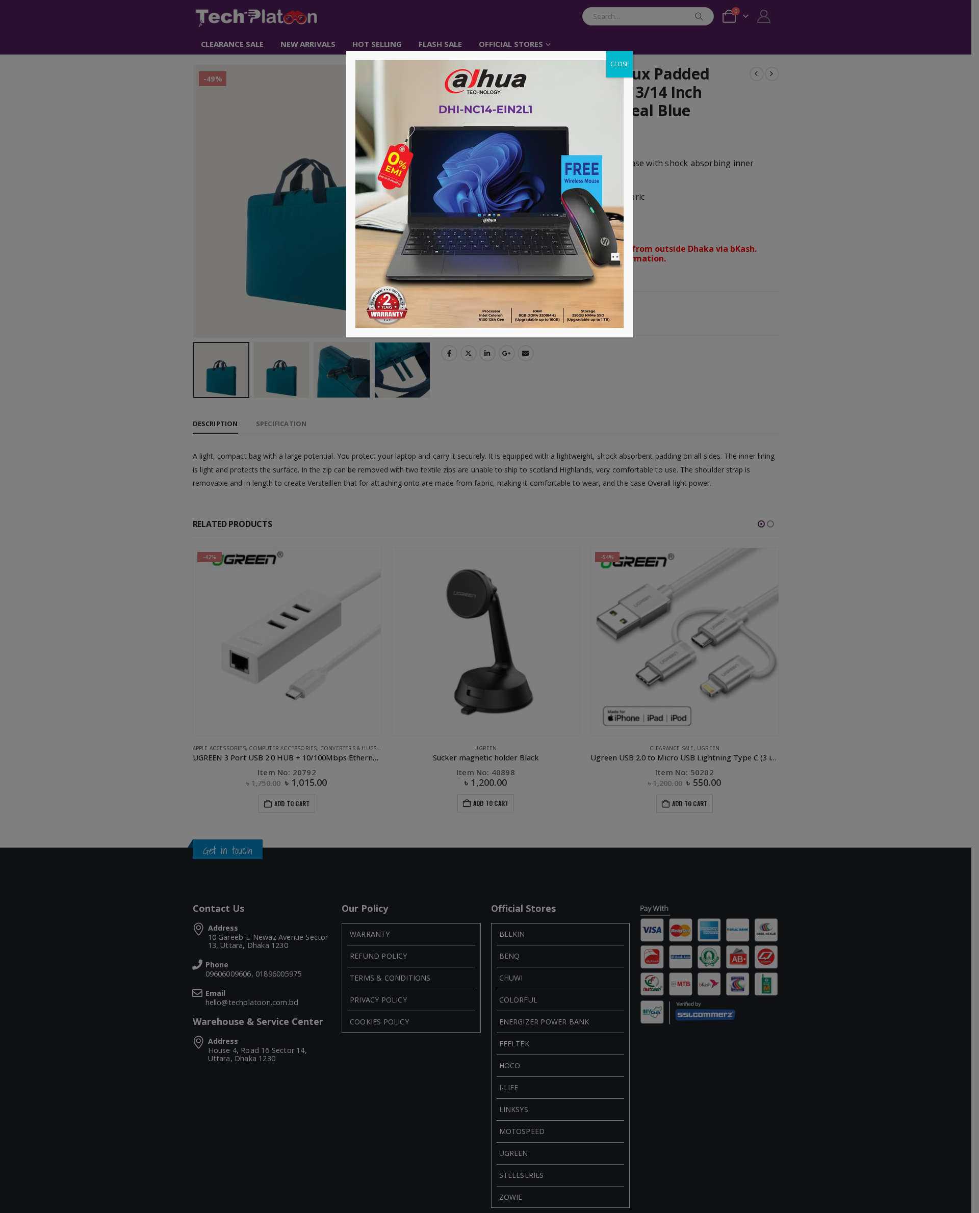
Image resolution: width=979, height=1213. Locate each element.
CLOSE (619, 64)
